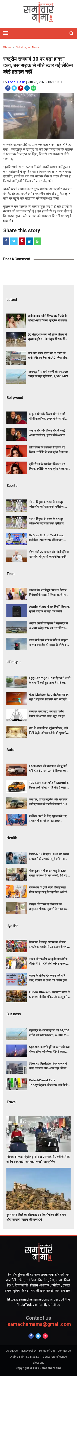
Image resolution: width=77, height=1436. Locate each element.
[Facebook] (31, 1336)
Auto (10, 749)
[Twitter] (38, 1336)
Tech (10, 573)
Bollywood (14, 397)
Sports (11, 485)
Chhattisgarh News (27, 47)
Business (13, 1014)
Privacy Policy (28, 1350)
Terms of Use (46, 1350)
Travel (11, 1102)
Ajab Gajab (17, 1356)
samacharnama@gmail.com (38, 1321)
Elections (38, 1362)
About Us (12, 1350)
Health (11, 838)
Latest (11, 299)
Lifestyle (13, 661)
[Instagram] (45, 1336)
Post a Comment (16, 259)
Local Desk (16, 82)
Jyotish (12, 926)
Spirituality (32, 1356)
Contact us (64, 1350)
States (7, 47)
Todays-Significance (54, 1356)
